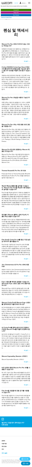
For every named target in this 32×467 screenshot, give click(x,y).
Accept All (16, 10)
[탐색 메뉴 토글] (20, 3)
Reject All (16, 12)
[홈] (7, 3)
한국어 (24, 3)
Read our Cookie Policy (6, 17)
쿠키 (3, 449)
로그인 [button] (16, 3)
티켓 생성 (5, 425)
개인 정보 (4, 446)
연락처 (3, 441)
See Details (16, 15)
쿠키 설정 (4, 453)
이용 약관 (4, 443)
